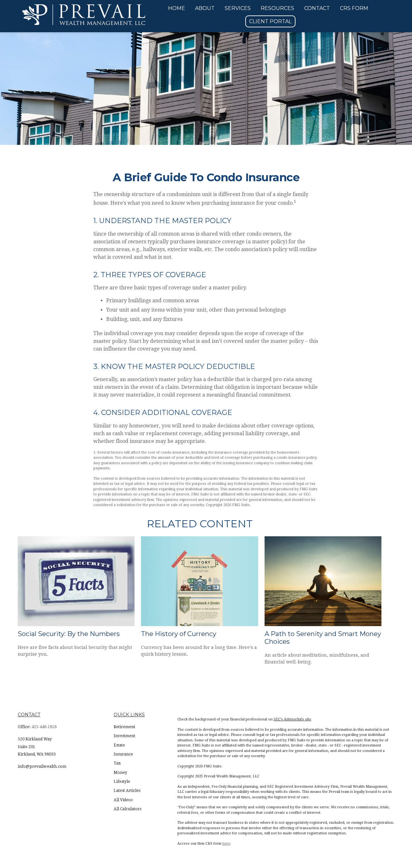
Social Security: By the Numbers (69, 634)
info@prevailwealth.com (42, 766)
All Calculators (127, 809)
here (226, 843)
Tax (117, 763)
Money (120, 772)
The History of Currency (178, 634)
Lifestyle (122, 781)
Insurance (123, 754)
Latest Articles (127, 790)
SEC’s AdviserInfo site (292, 719)
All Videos (123, 800)
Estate (119, 745)
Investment (124, 736)
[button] (176, 8)
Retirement (124, 727)
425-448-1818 (44, 727)
